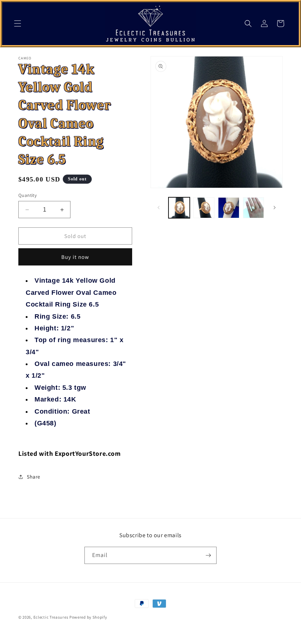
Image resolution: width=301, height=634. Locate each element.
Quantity (27, 195)
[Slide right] (274, 207)
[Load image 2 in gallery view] (204, 208)
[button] (18, 23)
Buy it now (75, 256)
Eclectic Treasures (51, 617)
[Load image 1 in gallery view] (179, 208)
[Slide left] (158, 207)
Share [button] (33, 476)
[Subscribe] (208, 555)
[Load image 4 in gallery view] (253, 208)
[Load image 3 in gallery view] (228, 208)
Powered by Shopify (88, 617)
